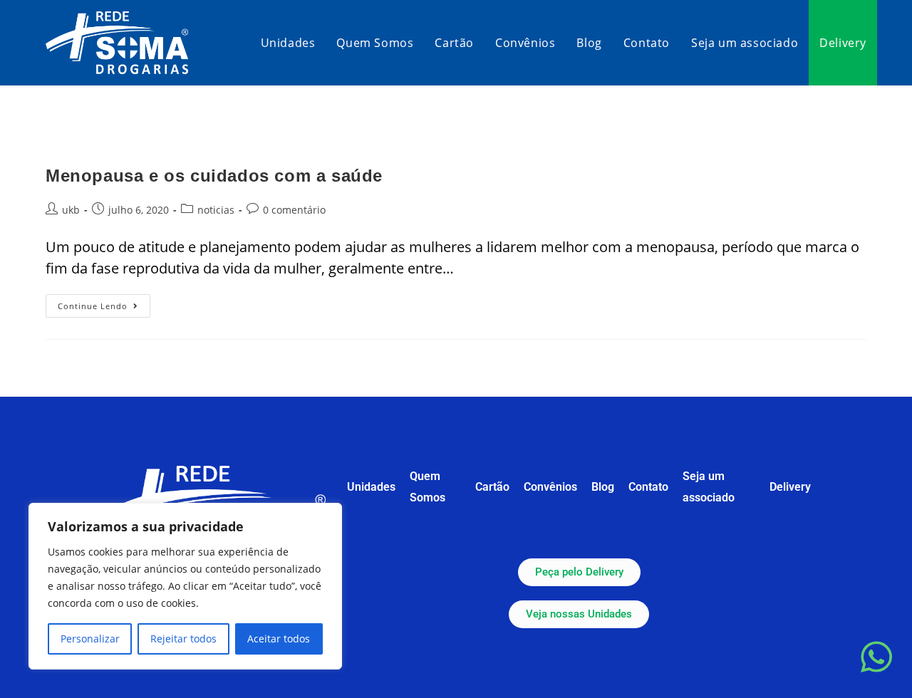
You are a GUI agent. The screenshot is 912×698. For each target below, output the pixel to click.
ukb (71, 210)
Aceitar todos (278, 638)
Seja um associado (709, 486)
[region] (185, 586)
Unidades (371, 487)
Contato (648, 487)
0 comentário (294, 210)
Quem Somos (427, 486)
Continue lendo (104, 302)
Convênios (550, 487)
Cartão (492, 487)
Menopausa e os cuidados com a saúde (214, 175)
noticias (215, 210)
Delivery (790, 487)
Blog (602, 487)
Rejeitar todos (183, 638)
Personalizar (90, 638)
